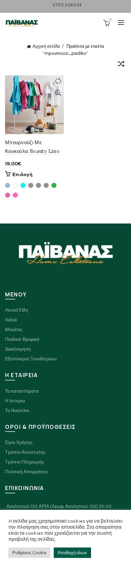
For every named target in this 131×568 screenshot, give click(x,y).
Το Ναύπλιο (17, 410)
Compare (58, 81)
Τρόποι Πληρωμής (24, 462)
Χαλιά (11, 320)
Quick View (58, 93)
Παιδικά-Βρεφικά (22, 339)
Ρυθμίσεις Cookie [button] (29, 552)
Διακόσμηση (18, 349)
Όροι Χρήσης (19, 442)
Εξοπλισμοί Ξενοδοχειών (31, 359)
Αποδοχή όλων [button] (72, 552)
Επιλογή (22, 174)
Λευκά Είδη (16, 310)
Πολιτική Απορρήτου (26, 472)
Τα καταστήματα (22, 391)
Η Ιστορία (15, 401)
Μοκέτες (14, 329)
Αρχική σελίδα (46, 46)
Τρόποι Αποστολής (25, 452)
